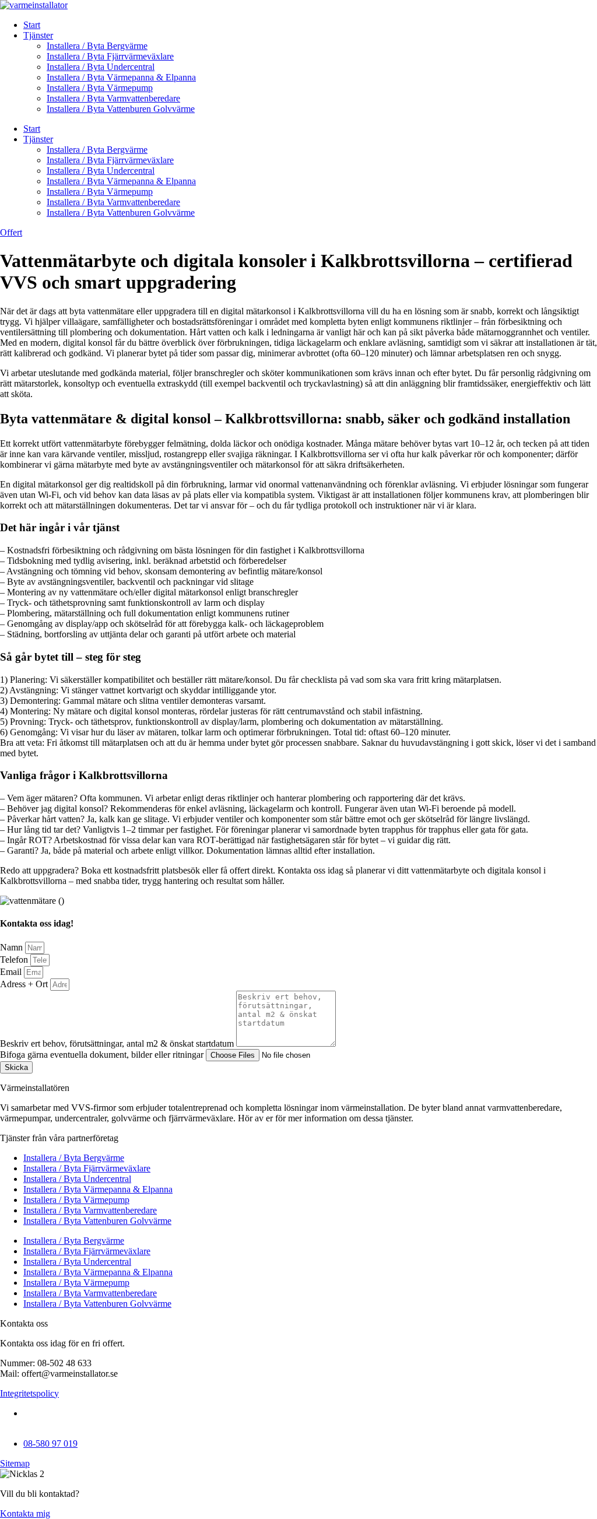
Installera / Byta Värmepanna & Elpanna (121, 77)
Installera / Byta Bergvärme (97, 46)
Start (31, 25)
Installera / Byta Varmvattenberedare (113, 98)
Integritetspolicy (29, 1393)
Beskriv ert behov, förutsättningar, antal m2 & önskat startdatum (118, 1043)
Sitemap (15, 1463)
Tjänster (38, 35)
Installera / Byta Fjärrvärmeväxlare (110, 56)
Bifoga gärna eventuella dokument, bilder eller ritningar (103, 1055)
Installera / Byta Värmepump (100, 88)
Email (12, 972)
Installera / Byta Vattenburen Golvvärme (121, 109)
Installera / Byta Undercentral (100, 67)
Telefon (15, 959)
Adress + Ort (25, 984)
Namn (12, 947)
